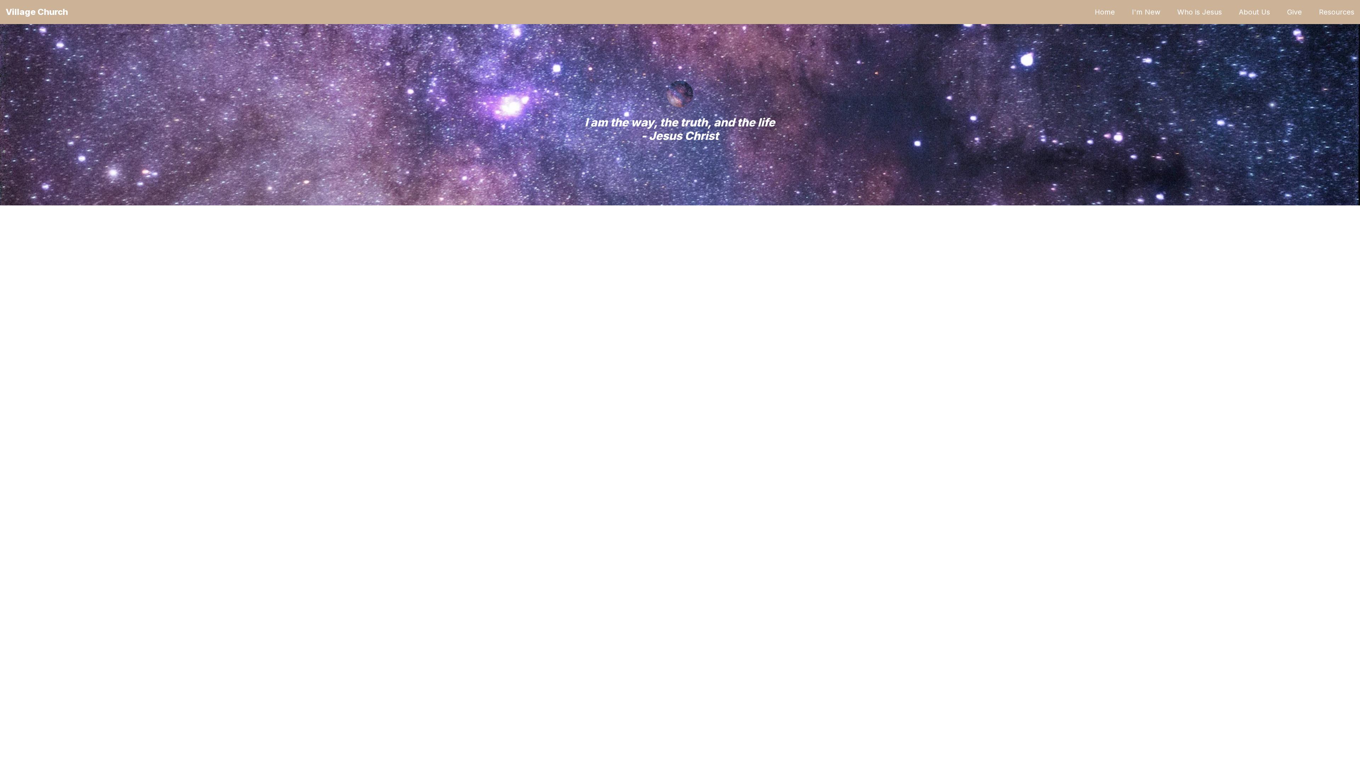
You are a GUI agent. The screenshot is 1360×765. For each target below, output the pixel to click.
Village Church (37, 12)
